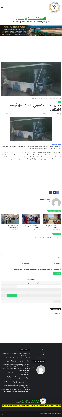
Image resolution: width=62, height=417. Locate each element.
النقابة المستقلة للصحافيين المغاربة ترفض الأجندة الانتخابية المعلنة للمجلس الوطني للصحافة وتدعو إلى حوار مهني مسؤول (15, 391)
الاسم (59, 257)
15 (12, 292)
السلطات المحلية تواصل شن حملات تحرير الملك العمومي (10, 226)
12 (38, 292)
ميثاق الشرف (42, 354)
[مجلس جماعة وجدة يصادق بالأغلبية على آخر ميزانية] (52, 219)
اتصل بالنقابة (42, 352)
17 (56, 295)
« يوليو (59, 305)
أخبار (54, 98)
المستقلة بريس (55, 113)
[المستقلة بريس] (54, 7)
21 (21, 295)
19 (38, 295)
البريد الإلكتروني (57, 263)
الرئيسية (58, 98)
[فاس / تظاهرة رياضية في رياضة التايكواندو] (31, 219)
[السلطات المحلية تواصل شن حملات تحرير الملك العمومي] (10, 219)
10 (56, 292)
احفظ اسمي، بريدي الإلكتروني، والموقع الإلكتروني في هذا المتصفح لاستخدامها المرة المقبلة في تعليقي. (36, 269)
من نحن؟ (43, 349)
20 (28, 295)
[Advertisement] (31, 48)
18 (48, 295)
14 (21, 292)
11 (48, 292)
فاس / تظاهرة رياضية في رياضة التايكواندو (32, 226)
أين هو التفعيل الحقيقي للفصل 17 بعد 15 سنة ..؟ (17, 357)
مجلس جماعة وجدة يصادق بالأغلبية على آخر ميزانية (52, 226)
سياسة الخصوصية (41, 357)
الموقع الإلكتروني (26, 263)
